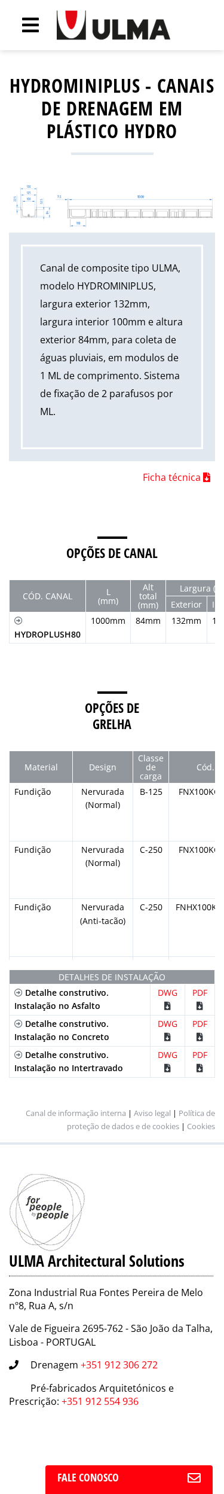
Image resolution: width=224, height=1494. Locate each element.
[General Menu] (24, 25)
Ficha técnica (173, 477)
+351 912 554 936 (100, 1401)
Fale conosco (88, 1477)
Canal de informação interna (76, 1113)
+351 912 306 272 (119, 1364)
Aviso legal (152, 1113)
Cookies (201, 1126)
